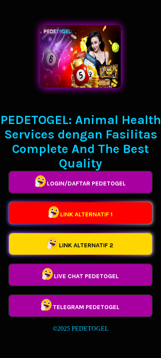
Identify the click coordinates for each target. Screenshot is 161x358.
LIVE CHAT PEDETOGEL (86, 276)
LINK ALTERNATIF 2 (86, 245)
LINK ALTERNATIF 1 (86, 214)
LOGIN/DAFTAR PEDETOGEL (86, 183)
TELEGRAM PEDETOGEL (86, 307)
